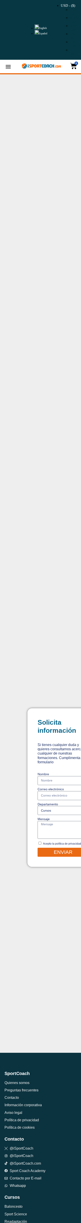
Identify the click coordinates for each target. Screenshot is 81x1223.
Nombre (43, 774)
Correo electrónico (51, 789)
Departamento (48, 804)
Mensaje (44, 819)
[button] (8, 66)
